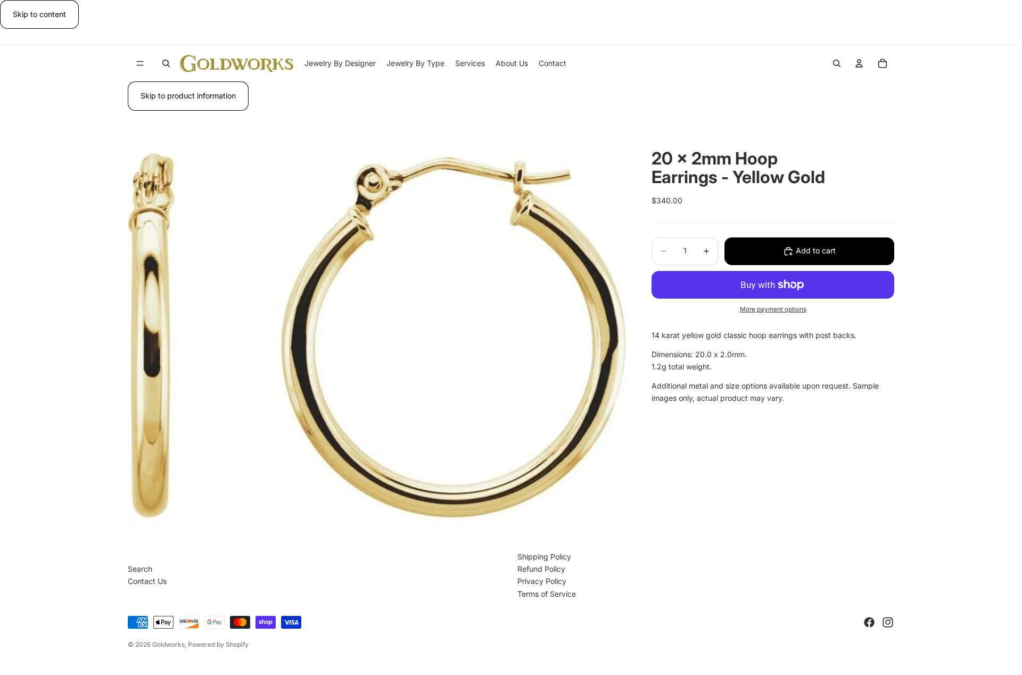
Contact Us (147, 581)
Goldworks (168, 644)
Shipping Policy (544, 556)
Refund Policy (541, 568)
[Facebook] (869, 622)
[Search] (166, 63)
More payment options (773, 309)
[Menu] (140, 64)
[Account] (859, 63)
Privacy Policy (541, 581)
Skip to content (39, 14)
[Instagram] (887, 622)
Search (140, 568)
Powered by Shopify (218, 644)
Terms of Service (546, 593)
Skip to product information (188, 95)
